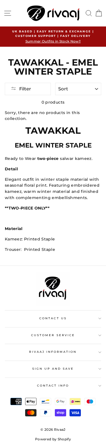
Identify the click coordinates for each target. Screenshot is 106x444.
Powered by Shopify (53, 439)
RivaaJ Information (53, 352)
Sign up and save (53, 369)
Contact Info (53, 385)
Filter (25, 89)
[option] (53, 36)
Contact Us (53, 318)
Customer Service (53, 335)
